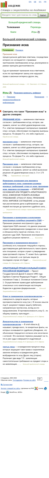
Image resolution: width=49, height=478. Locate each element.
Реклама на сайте (29, 380)
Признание (39, 97)
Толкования (13, 27)
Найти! (43, 15)
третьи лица (9, 347)
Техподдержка (17, 380)
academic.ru (10, 4)
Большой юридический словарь (25, 22)
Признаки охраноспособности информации (11, 100)
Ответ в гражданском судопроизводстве (22, 296)
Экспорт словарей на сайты (10, 388)
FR (45, 2)
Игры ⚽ (35, 32)
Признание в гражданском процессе (20, 243)
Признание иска (10, 164)
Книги (13, 32)
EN (30, 2)
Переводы (35, 27)
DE (35, 2)
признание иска (10, 142)
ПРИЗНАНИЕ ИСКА (11, 119)
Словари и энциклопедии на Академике (23, 10)
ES (40, 2)
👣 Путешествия (6, 384)
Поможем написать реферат (27, 93)
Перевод (19, 50)
